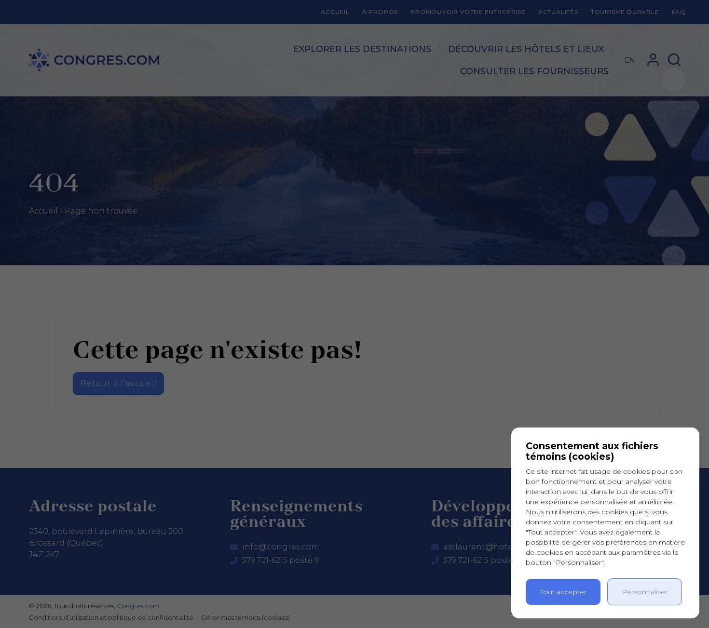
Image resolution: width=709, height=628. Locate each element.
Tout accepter (563, 592)
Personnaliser (645, 592)
